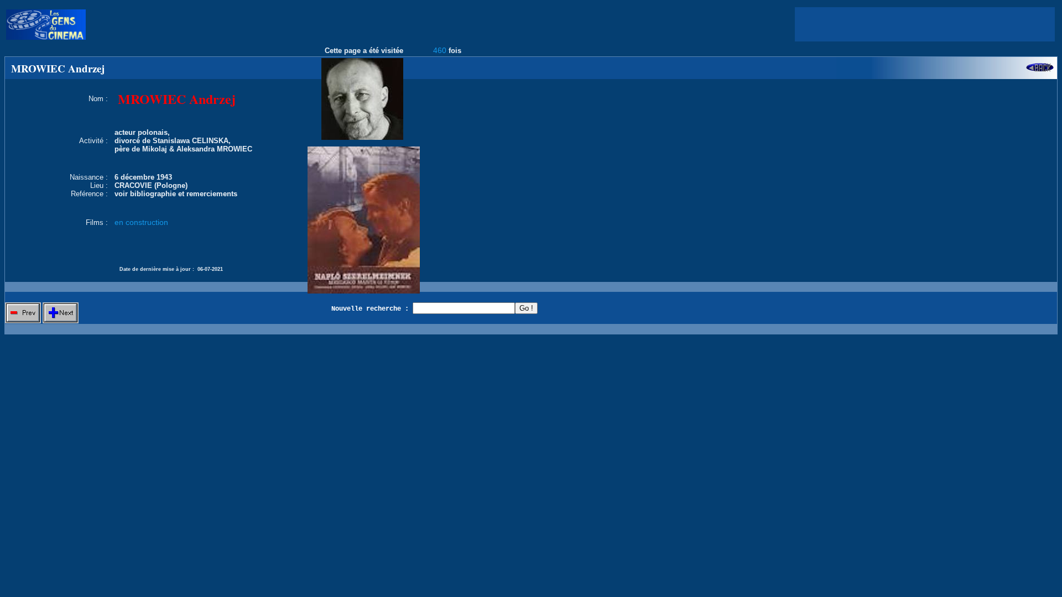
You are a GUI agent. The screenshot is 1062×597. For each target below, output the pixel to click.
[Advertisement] (924, 24)
